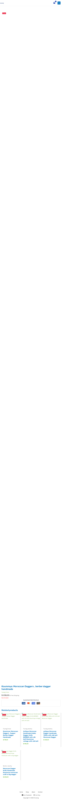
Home (21, 792)
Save (5, 13)
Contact (40, 792)
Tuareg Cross (5, 692)
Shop (27, 792)
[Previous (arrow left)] (2, 401)
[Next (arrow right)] (59, 401)
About (33, 792)
